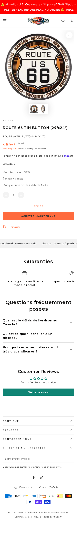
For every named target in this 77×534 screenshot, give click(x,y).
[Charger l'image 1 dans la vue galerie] (34, 109)
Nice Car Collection (27, 512)
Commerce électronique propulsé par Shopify (38, 516)
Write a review (38, 392)
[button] (63, 21)
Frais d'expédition (11, 148)
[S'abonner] (72, 459)
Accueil (7, 120)
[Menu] (4, 21)
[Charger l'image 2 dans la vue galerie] (43, 109)
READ (70, 9)
